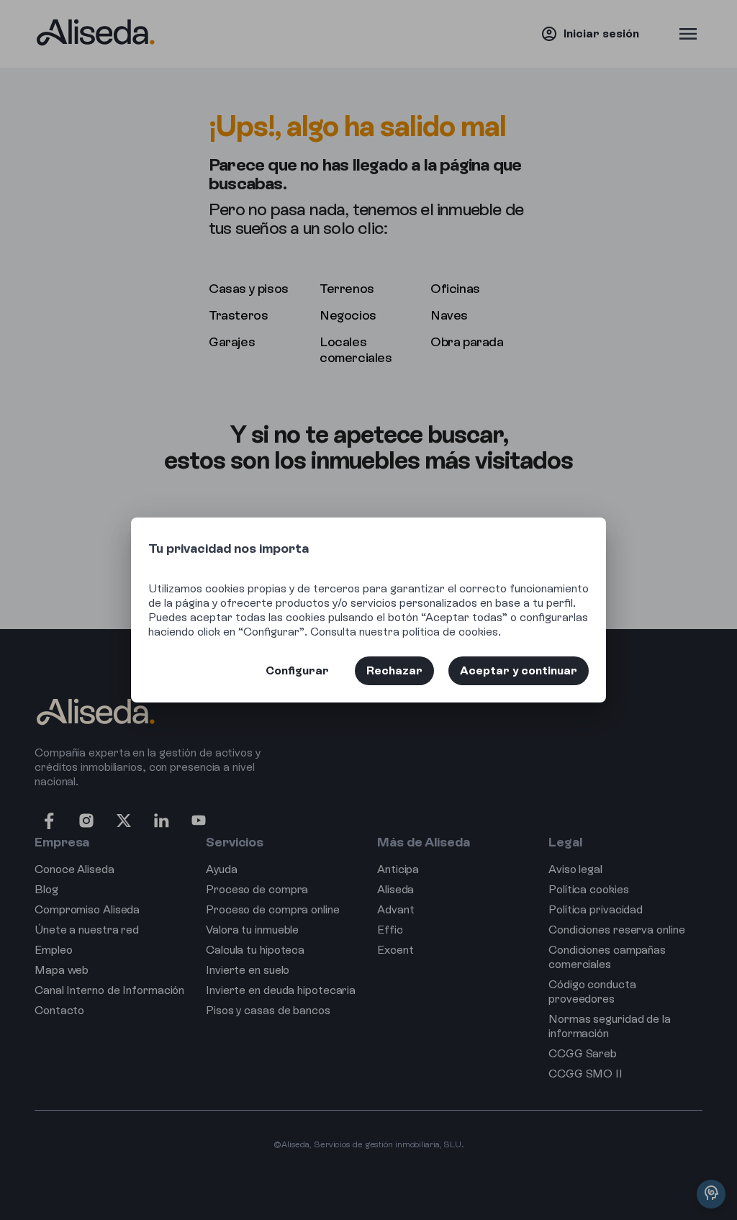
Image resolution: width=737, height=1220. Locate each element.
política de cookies (450, 631)
